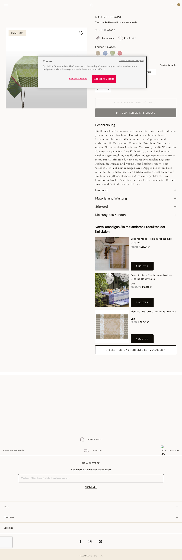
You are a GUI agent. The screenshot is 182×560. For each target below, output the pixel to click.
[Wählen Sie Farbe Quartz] (119, 53)
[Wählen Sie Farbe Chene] (98, 53)
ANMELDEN (91, 486)
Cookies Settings (78, 78)
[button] (172, 5)
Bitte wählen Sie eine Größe (135, 112)
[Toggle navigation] (6, 5)
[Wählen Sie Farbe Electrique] (105, 53)
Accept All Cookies (104, 79)
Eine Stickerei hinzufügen (133, 102)
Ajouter (142, 266)
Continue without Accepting (131, 60)
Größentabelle (168, 65)
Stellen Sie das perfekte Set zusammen (136, 349)
